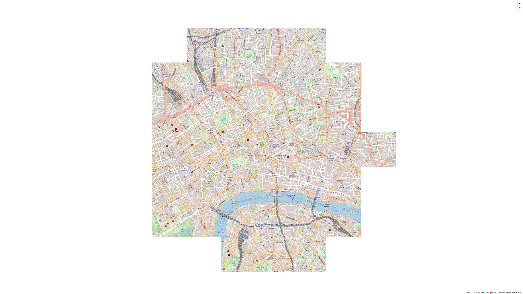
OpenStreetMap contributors (478, 292)
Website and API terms (514, 292)
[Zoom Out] (520, 7)
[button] (261, 144)
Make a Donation (498, 292)
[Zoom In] (520, 3)
